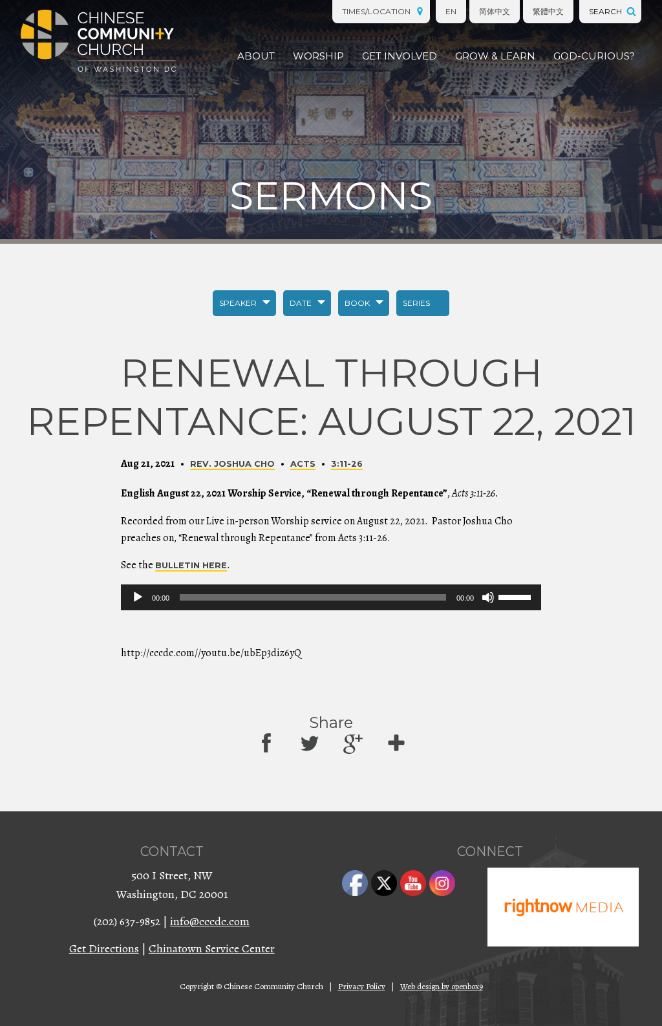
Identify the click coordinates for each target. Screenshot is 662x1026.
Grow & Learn (495, 56)
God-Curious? (594, 56)
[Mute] (488, 597)
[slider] (516, 596)
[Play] (137, 597)
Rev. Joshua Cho (232, 464)
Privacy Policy (361, 986)
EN (450, 11)
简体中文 (494, 11)
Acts (302, 464)
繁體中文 (548, 11)
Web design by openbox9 (441, 986)
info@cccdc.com (210, 921)
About (256, 56)
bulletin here (191, 565)
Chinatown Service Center (212, 948)
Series (416, 303)
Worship (318, 56)
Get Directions (104, 948)
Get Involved (399, 56)
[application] (331, 597)
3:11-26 (347, 464)
